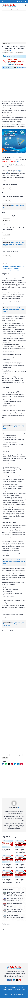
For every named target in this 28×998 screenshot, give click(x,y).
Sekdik (3, 929)
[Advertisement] (14, 26)
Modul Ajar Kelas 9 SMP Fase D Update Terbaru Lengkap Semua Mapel (15, 911)
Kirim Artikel (17, 989)
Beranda (4, 9)
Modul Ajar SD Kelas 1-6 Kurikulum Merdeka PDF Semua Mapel (15, 917)
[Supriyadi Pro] (14, 805)
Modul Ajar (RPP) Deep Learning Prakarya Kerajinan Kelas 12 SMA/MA (13, 309)
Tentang (6, 987)
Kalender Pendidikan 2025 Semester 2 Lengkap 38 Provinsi (14, 904)
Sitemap (10, 989)
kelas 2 (12, 755)
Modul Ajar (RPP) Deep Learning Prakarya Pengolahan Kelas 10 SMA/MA (13, 623)
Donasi (23, 989)
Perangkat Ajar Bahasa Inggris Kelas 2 (14, 270)
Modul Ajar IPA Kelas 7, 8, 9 (6, 850)
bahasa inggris (5, 755)
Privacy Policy (20, 987)
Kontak (5, 989)
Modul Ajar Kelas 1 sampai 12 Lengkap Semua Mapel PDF (15, 899)
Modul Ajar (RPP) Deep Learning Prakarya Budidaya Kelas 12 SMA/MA (13, 426)
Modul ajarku (5, 927)
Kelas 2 (15, 172)
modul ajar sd (19, 755)
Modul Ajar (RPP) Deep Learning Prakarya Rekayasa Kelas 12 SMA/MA (13, 244)
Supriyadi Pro (13, 807)
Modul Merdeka (16, 994)
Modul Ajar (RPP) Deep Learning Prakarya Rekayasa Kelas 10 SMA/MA (14, 561)
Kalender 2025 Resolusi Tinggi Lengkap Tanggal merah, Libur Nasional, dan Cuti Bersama (15, 893)
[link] (17, 1)
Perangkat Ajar (17, 9)
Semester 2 (5, 757)
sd (24, 755)
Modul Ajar (10, 9)
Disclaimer (12, 987)
